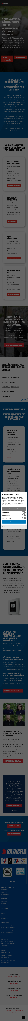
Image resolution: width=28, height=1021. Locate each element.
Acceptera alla (14, 521)
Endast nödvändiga (14, 508)
